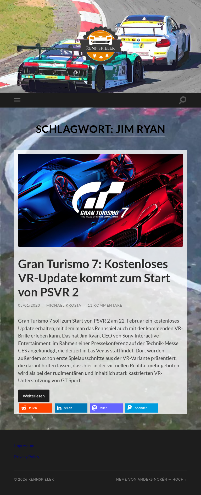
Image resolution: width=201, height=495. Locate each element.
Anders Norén (152, 479)
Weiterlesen (34, 395)
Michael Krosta (63, 305)
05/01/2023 (29, 305)
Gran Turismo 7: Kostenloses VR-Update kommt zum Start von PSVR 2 (94, 278)
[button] (35, 408)
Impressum (24, 445)
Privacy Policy (26, 456)
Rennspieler (41, 479)
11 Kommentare (105, 305)
